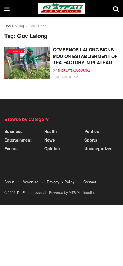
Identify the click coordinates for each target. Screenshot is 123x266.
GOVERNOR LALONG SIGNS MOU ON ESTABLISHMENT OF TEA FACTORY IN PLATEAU (85, 56)
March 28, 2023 (67, 77)
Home (9, 25)
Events (11, 148)
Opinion (52, 148)
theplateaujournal (74, 70)
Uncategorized (98, 148)
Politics (91, 131)
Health (50, 131)
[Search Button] (116, 8)
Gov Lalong (38, 25)
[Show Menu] (7, 8)
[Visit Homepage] (61, 8)
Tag (21, 25)
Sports (90, 140)
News (49, 140)
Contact (89, 181)
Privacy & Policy (61, 181)
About (9, 181)
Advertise (30, 181)
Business (15, 51)
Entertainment (18, 140)
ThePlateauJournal (31, 192)
